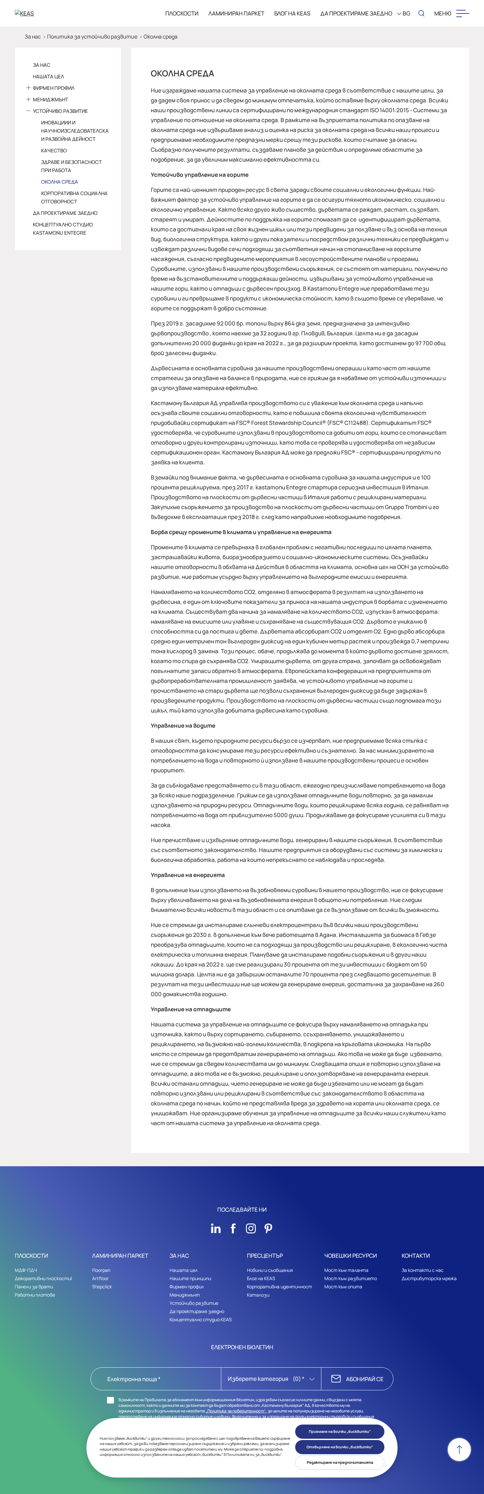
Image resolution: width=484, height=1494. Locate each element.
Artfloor (100, 1278)
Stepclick (102, 1286)
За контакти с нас (423, 1270)
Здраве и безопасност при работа (71, 166)
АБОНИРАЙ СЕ (365, 1379)
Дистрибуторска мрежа (429, 1278)
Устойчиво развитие (60, 111)
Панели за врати (34, 1286)
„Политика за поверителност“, (236, 1411)
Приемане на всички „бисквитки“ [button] (340, 1431)
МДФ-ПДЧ (26, 1270)
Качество (54, 150)
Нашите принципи (190, 1278)
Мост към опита (343, 1286)
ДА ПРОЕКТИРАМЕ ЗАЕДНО (356, 13)
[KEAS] (49, 13)
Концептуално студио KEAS (201, 1319)
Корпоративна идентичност (279, 1286)
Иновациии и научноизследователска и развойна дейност (75, 130)
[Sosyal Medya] (216, 1226)
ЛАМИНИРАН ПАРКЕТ (236, 13)
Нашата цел (48, 76)
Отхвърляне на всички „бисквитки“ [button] (340, 1446)
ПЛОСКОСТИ (182, 13)
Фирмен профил (53, 88)
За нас (33, 36)
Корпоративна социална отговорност (74, 197)
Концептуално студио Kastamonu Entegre (63, 228)
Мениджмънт (50, 99)
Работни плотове (35, 1295)
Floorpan (101, 1270)
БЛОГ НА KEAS (292, 13)
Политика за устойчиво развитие (92, 36)
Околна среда (160, 36)
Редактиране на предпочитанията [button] (340, 1462)
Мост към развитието (350, 1278)
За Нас (41, 65)
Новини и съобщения (270, 1270)
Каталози (258, 1295)
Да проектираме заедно (65, 213)
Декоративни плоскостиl (43, 1278)
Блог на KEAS (261, 1278)
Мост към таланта (346, 1270)
